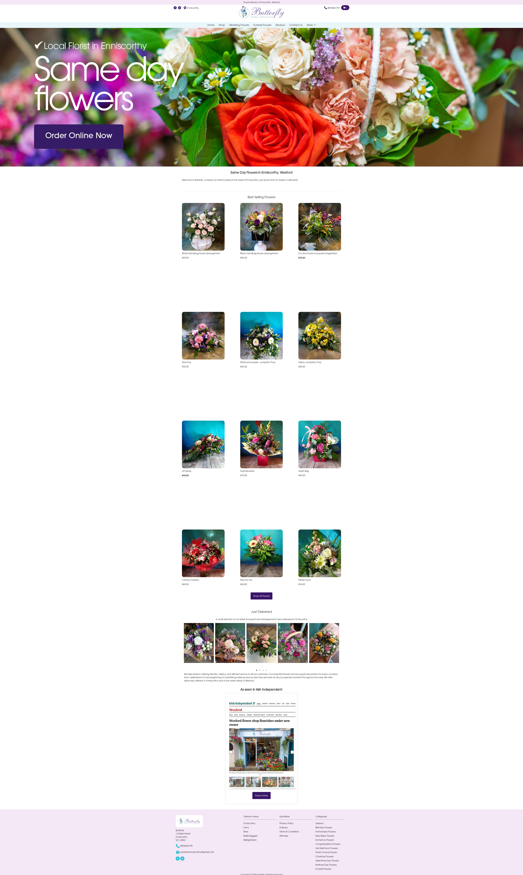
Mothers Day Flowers (326, 864)
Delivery (283, 827)
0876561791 (334, 8)
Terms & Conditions (289, 831)
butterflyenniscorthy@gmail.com (197, 852)
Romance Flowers (324, 840)
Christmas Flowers (324, 856)
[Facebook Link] (175, 8)
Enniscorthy (249, 823)
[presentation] (260, 666)
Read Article (261, 795)
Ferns (246, 827)
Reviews (280, 25)
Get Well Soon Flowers (326, 848)
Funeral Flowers (262, 25)
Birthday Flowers (323, 827)
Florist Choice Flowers (326, 852)
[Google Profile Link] (179, 8)
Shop (222, 25)
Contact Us (295, 25)
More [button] (310, 25)
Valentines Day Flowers (327, 860)
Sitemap (283, 835)
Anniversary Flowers (325, 831)
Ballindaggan (251, 835)
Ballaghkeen (250, 840)
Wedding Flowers (239, 25)
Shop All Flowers (261, 596)
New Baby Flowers (324, 835)
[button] (256, 670)
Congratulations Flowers (327, 844)
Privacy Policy (286, 823)
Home (211, 25)
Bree (246, 831)
